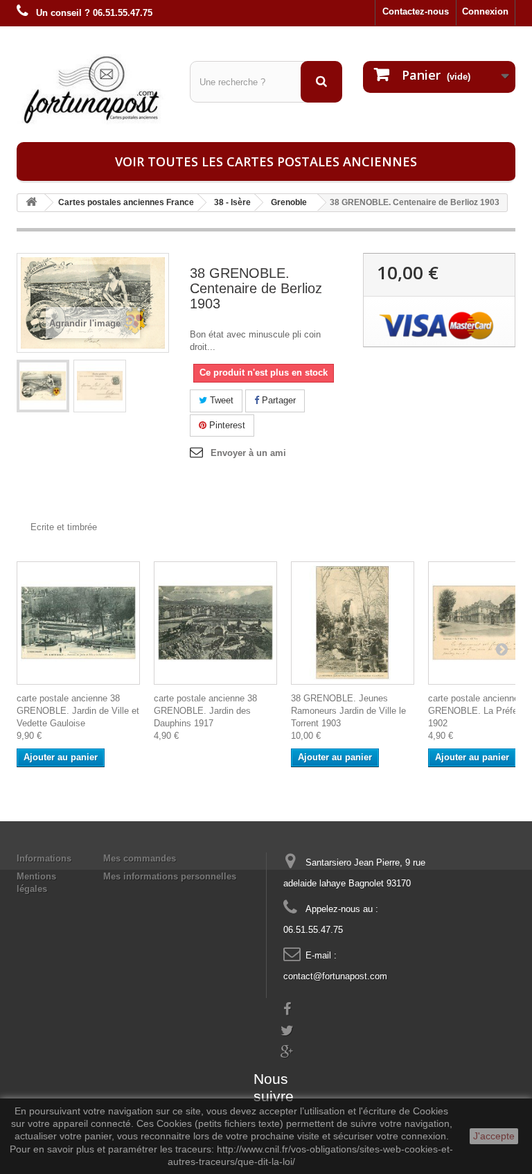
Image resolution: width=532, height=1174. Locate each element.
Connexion (485, 11)
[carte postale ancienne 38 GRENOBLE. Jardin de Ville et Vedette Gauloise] (78, 623)
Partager (277, 400)
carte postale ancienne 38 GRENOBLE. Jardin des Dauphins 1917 (205, 710)
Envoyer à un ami (248, 453)
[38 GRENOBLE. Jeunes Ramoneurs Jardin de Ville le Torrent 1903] (352, 623)
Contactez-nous (415, 11)
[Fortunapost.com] (93, 89)
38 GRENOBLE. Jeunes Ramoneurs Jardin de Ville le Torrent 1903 (348, 710)
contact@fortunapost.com (335, 976)
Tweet (220, 400)
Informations (44, 858)
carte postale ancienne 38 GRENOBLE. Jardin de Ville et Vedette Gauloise (78, 710)
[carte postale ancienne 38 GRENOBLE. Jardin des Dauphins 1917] (215, 623)
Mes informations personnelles (169, 876)
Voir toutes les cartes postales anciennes (266, 161)
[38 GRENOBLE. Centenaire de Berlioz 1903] (43, 386)
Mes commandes (139, 858)
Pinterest (225, 425)
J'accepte (494, 1135)
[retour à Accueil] (31, 202)
